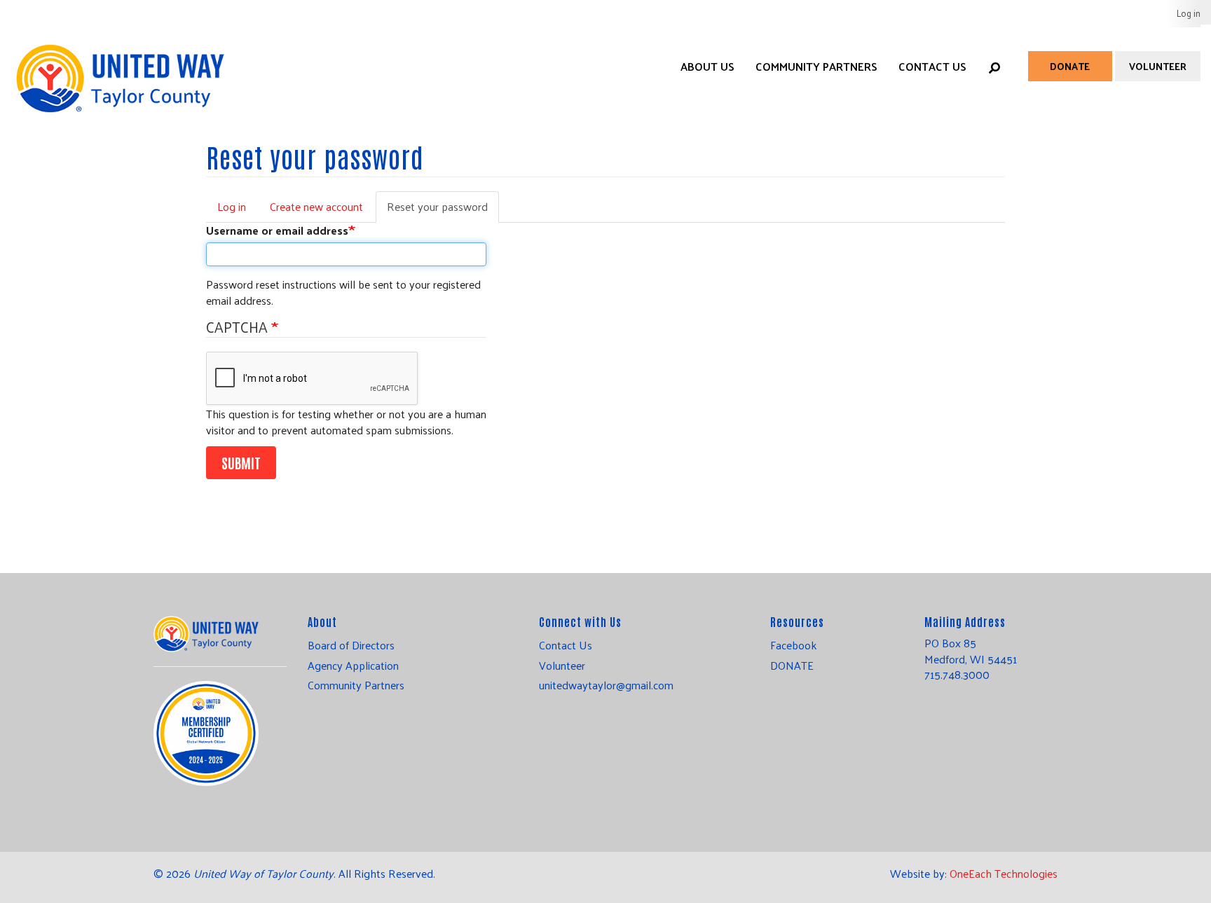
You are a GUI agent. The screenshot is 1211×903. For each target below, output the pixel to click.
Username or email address (277, 231)
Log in (1188, 13)
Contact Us (932, 66)
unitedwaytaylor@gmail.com (606, 685)
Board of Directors (351, 645)
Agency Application (353, 665)
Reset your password (443, 209)
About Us (707, 66)
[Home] (119, 64)
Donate (1070, 66)
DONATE (792, 665)
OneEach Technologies (1004, 873)
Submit (241, 462)
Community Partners (816, 66)
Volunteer (1157, 66)
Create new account (316, 206)
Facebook (793, 645)
